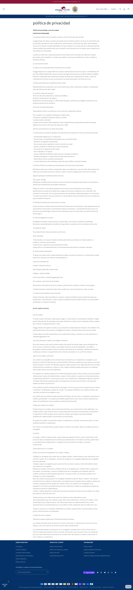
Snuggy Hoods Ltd (27, 587)
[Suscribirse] (47, 572)
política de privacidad (56, 546)
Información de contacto (95, 587)
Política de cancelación (108, 587)
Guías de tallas (88, 546)
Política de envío (54, 553)
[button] (4, 9)
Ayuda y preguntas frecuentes (92, 549)
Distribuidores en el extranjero (24, 556)
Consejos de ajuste (89, 553)
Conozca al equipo (21, 549)
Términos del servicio (73, 587)
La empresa (19, 546)
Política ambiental (21, 559)
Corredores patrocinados (23, 553)
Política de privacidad (61, 587)
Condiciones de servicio (57, 556)
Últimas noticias (20, 562)
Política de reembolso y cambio (59, 549)
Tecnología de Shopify (37, 587)
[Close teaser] (8, 581)
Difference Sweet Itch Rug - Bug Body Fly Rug (97, 556)
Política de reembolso (49, 587)
